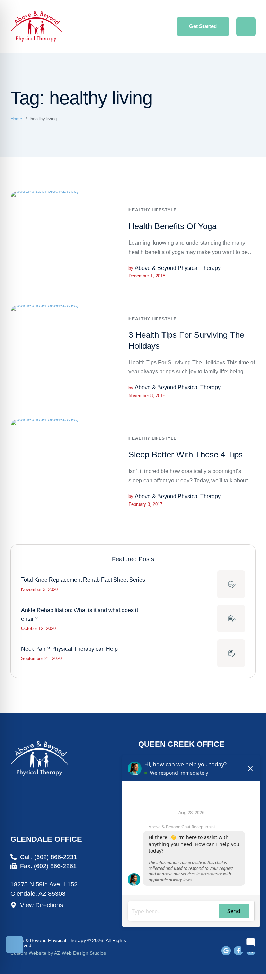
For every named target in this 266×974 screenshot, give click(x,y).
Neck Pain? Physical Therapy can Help (69, 649)
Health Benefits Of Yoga (172, 226)
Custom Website (28, 953)
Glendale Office (46, 839)
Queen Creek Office (181, 744)
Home (16, 118)
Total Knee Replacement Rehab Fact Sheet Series (83, 580)
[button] (203, 26)
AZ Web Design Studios (80, 953)
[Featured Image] (45, 243)
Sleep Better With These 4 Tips (185, 454)
